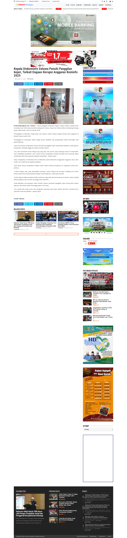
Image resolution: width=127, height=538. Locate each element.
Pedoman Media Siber (82, 536)
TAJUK (67, 5)
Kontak (109, 536)
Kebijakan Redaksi (33, 1)
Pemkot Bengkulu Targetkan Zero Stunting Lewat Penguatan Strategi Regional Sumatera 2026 (101, 9)
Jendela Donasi (45, 1)
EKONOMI (79, 5)
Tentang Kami (102, 536)
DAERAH (101, 5)
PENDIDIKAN (87, 5)
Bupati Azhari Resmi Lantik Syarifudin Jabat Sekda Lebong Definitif (49, 9)
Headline (27, 9)
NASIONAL (108, 5)
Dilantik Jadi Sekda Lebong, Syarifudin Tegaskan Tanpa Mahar (96, 517)
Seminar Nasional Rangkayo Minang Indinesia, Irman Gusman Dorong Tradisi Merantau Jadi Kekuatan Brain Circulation (95, 506)
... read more (88, 501)
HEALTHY (94, 5)
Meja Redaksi (93, 536)
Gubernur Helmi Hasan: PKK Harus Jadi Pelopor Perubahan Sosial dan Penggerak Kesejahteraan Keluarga (29, 513)
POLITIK (73, 5)
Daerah (72, 9)
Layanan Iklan (55, 1)
